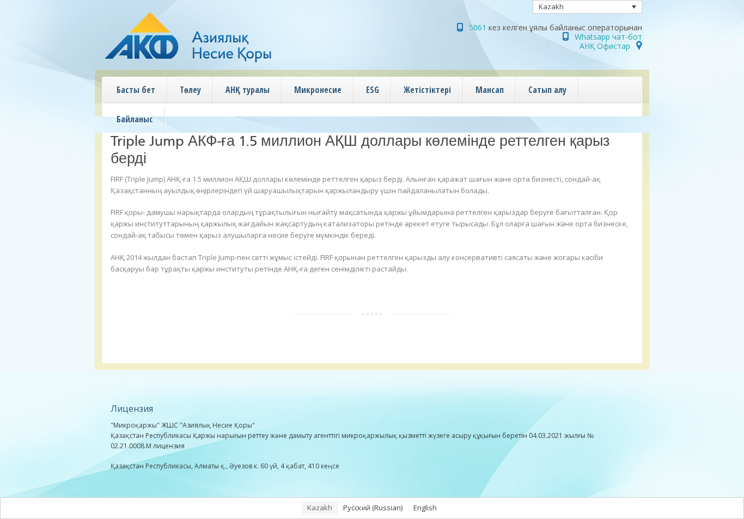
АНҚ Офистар (605, 46)
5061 (477, 27)
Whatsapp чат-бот (608, 37)
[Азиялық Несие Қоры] (211, 62)
